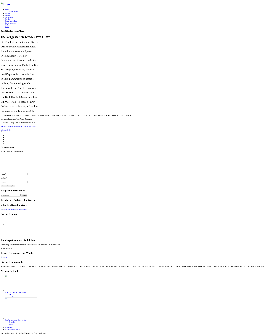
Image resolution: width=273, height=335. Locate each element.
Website (3, 182)
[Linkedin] (5, 141)
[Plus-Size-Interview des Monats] (21, 290)
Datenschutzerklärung (12, 329)
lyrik (8, 130)
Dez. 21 (12, 322)
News (7, 27)
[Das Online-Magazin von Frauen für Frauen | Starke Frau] (5, 4)
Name (3, 174)
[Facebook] (5, 135)
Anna (11, 296)
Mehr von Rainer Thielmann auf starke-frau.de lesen (18, 126)
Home (7, 9)
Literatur (4, 130)
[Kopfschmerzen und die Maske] (21, 318)
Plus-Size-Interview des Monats (15, 292)
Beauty (7, 15)
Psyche (7, 19)
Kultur (7, 25)
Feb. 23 (12, 294)
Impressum (8, 327)
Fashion (7, 13)
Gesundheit (9, 17)
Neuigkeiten (13, 11)
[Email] (5, 143)
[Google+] (5, 137)
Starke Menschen (11, 21)
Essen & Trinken (10, 23)
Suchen (24, 195)
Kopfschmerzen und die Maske (15, 320)
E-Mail (4, 178)
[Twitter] (5, 139)
